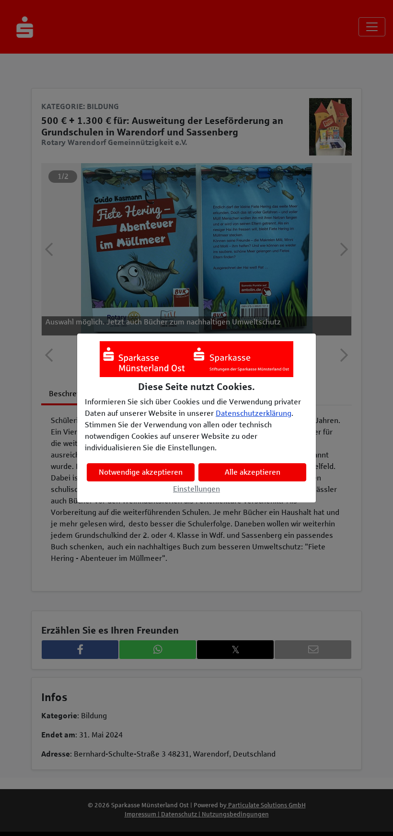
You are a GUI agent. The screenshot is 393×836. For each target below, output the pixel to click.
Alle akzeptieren (252, 472)
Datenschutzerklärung (253, 413)
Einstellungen (196, 489)
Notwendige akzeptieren (141, 472)
